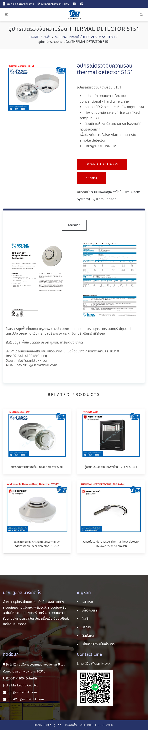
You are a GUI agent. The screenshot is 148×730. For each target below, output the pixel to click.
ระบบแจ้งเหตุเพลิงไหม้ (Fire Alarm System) (85, 37)
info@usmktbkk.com (33, 360)
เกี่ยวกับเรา (89, 610)
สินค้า (47, 37)
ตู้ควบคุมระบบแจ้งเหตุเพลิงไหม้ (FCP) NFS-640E (111, 467)
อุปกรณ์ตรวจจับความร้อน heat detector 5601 (37, 467)
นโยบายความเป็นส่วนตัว (98, 644)
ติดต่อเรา (91, 178)
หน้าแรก (87, 602)
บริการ (86, 627)
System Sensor (104, 199)
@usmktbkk (101, 663)
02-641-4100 (22, 356)
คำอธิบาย (74, 225)
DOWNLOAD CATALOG (102, 164)
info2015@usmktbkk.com (36, 365)
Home (34, 37)
